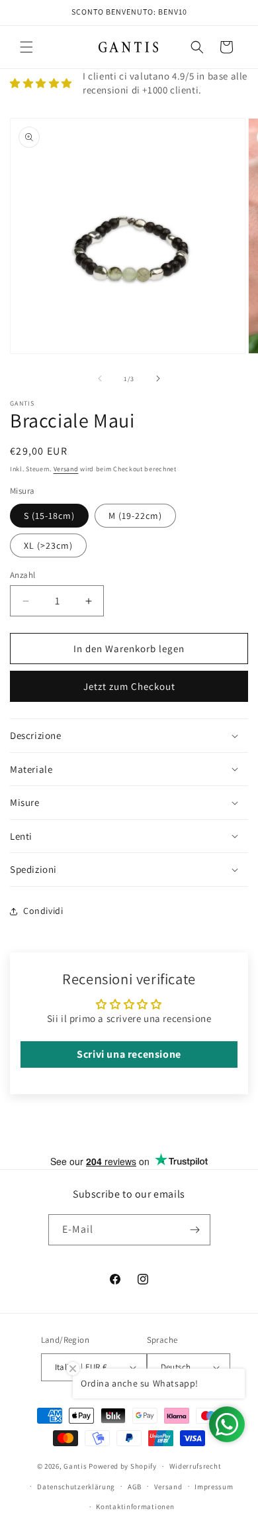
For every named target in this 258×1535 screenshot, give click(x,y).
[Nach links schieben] (99, 378)
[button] (26, 47)
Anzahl (22, 575)
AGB (135, 1486)
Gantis (75, 1466)
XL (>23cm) (48, 545)
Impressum (213, 1486)
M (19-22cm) (135, 516)
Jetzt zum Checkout (129, 686)
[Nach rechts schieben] (158, 378)
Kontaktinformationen (135, 1506)
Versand (66, 469)
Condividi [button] (43, 911)
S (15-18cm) (49, 516)
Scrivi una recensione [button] (129, 1054)
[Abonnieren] (195, 1229)
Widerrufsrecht (195, 1466)
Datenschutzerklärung (76, 1486)
